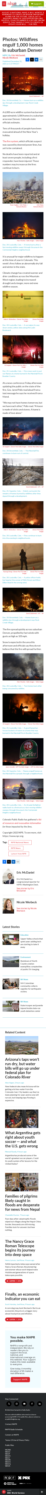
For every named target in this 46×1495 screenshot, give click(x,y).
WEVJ (7, 1458)
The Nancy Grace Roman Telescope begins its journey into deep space (20, 1248)
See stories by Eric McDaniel (25, 889)
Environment (25, 957)
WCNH (8, 1450)
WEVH (7, 1456)
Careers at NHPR (12, 1435)
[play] (3, 1492)
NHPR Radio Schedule (14, 1429)
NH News (24, 979)
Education (24, 935)
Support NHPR (20, 1379)
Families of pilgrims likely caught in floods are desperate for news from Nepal (22, 1202)
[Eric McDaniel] (8, 876)
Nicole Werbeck (10, 57)
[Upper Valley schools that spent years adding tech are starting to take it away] (11, 939)
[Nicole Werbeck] (8, 906)
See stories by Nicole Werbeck (27, 909)
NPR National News (20, 842)
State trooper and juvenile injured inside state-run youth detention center (31, 1008)
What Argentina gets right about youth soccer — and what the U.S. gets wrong (22, 1139)
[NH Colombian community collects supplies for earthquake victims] (11, 983)
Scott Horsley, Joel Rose (14, 1304)
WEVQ (8, 1464)
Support (37, 4)
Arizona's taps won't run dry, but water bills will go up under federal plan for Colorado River (22, 1068)
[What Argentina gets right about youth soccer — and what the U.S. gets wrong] (21, 1119)
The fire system (10, 141)
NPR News (16, 848)
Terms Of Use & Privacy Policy (17, 1440)
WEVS (7, 1466)
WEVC (7, 1452)
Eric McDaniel (18, 55)
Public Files (9, 1445)
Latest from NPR (18, 854)
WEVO (8, 1462)
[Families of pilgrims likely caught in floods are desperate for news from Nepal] (21, 1182)
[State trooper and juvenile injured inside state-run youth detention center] (11, 1006)
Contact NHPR (11, 1424)
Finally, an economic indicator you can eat (22, 1296)
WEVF (7, 1454)
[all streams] (42, 1492)
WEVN (7, 1460)
